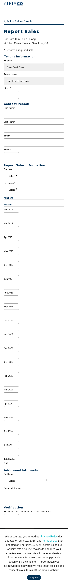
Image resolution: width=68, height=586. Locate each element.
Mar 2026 (8, 389)
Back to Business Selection (19, 21)
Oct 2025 (8, 320)
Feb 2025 (8, 209)
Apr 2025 (8, 237)
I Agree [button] (34, 577)
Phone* (7, 149)
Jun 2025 (8, 265)
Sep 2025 (8, 306)
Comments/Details (12, 488)
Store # (7, 88)
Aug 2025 (8, 293)
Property (8, 60)
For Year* (8, 169)
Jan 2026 (8, 362)
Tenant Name (10, 74)
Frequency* (9, 183)
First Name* (9, 108)
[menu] (61, 4)
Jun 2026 (8, 431)
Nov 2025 (8, 334)
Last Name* (9, 122)
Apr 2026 (8, 403)
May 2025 (8, 251)
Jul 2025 (8, 279)
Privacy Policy (49, 536)
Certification (9, 474)
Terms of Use (49, 540)
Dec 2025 (8, 348)
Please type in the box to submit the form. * (27, 511)
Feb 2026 (8, 376)
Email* (7, 135)
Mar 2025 (8, 223)
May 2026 (8, 417)
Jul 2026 (8, 445)
